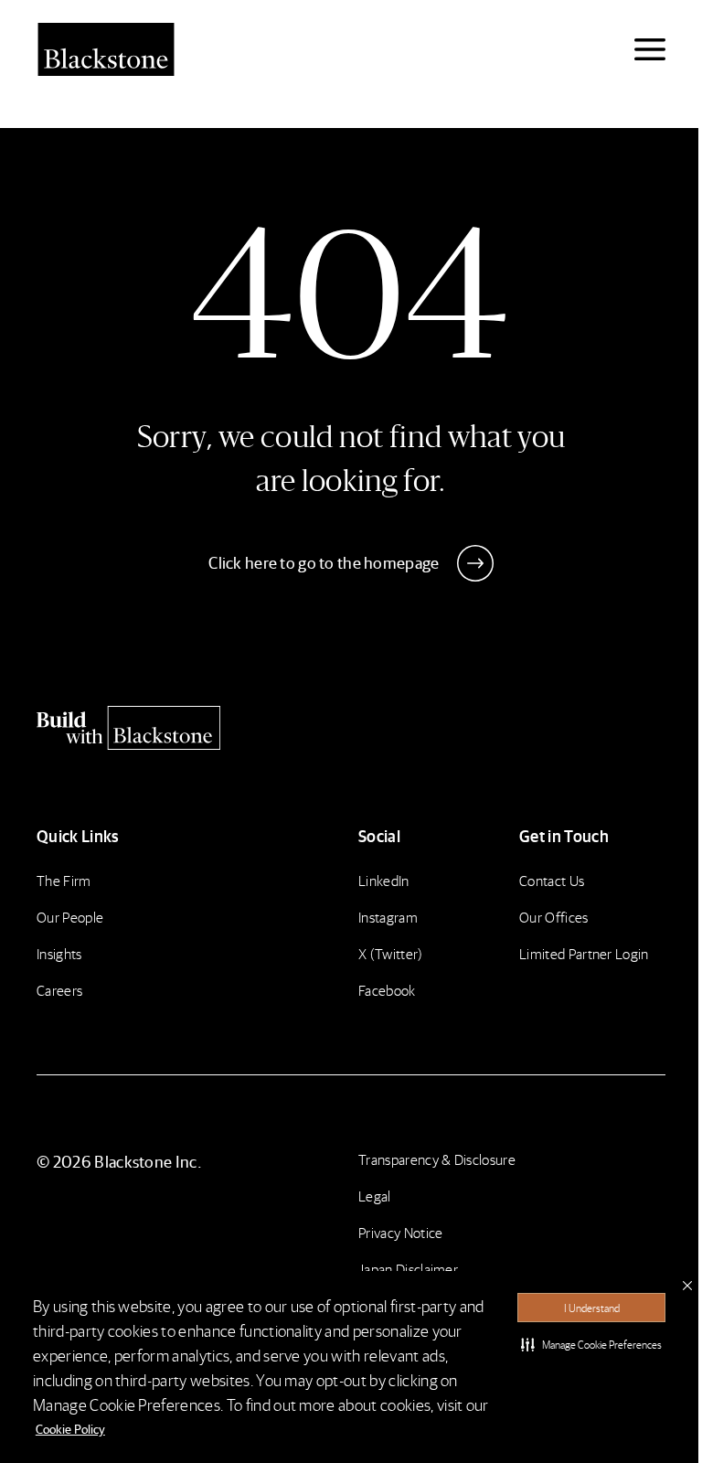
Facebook (387, 989)
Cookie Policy (70, 1428)
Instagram (388, 916)
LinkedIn (384, 880)
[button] (591, 1344)
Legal (374, 1195)
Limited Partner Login (584, 953)
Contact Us (551, 880)
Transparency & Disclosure (437, 1159)
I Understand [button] (592, 1308)
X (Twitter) (390, 953)
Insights (59, 953)
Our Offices (554, 916)
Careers (59, 989)
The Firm (64, 880)
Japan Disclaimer (408, 1268)
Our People (70, 916)
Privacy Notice (400, 1232)
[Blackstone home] (351, 728)
